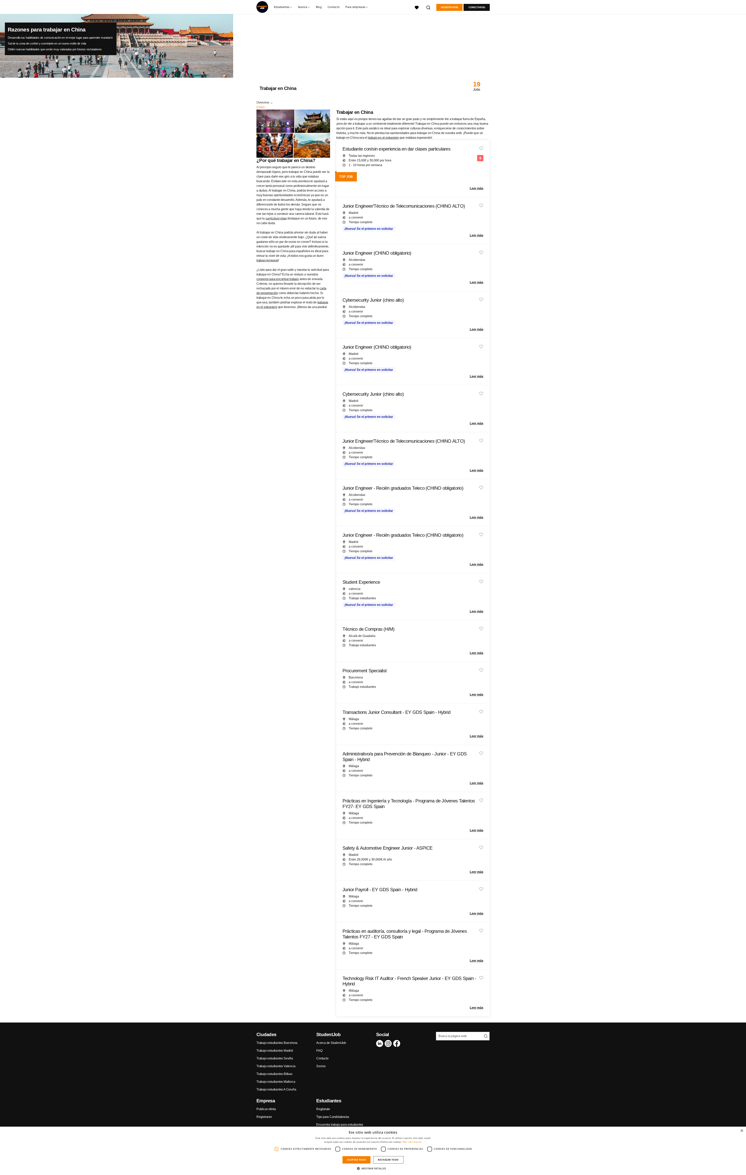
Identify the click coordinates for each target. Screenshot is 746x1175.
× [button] (741, 1130)
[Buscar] (428, 7)
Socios (321, 1066)
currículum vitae (276, 218)
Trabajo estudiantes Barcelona (276, 1042)
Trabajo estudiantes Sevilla (274, 1058)
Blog (319, 7)
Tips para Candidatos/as (332, 1116)
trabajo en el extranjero (383, 137)
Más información (412, 1142)
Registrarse (449, 7)
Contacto (334, 7)
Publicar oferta (266, 1109)
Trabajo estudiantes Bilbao (274, 1074)
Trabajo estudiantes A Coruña (276, 1089)
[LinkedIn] (380, 1043)
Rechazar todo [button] (388, 1159)
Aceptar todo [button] (356, 1159)
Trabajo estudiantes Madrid (274, 1050)
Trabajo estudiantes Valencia (275, 1066)
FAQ (319, 1050)
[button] (373, 1168)
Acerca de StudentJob (331, 1042)
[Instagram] (389, 1043)
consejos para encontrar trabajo (277, 279)
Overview (262, 102)
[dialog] (373, 1151)
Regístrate (323, 1109)
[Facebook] (397, 1043)
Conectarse (477, 7)
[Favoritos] (417, 7)
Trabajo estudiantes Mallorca (275, 1081)
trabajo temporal (267, 260)
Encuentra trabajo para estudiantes (339, 1124)
